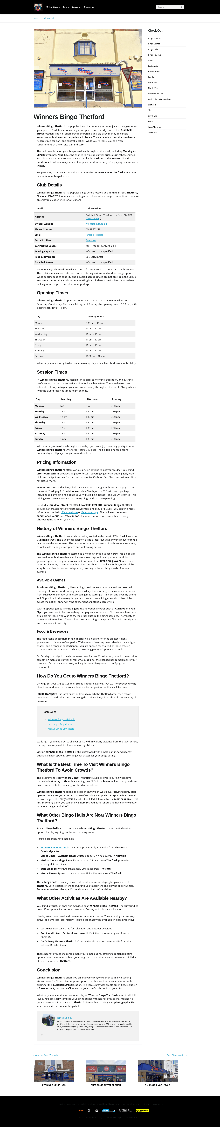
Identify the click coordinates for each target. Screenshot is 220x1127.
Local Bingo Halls (48, 18)
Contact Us (89, 7)
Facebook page (89, 512)
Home (36, 18)
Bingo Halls (153, 49)
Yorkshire (152, 132)
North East (152, 82)
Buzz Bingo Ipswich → (177, 1055)
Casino (151, 60)
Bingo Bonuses (154, 38)
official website (69, 512)
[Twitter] (42, 1035)
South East (152, 115)
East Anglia (153, 65)
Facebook (91, 240)
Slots (65, 7)
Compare (76, 7)
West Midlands (154, 126)
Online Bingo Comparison (159, 99)
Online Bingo (52, 7)
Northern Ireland (155, 93)
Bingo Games (154, 43)
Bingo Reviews (154, 54)
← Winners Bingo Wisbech (45, 1055)
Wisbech (63, 847)
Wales (150, 121)
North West (153, 88)
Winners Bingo (49, 847)
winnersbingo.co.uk (96, 223)
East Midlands (154, 71)
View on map (93, 218)
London (151, 77)
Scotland (152, 104)
